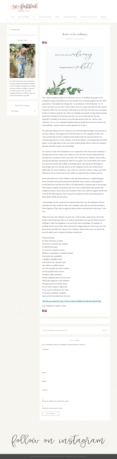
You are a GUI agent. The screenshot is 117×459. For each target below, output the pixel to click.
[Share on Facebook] (43, 42)
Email (44, 381)
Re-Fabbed (24, 7)
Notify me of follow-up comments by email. (55, 401)
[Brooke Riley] (22, 61)
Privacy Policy (82, 456)
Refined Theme (45, 456)
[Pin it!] (46, 42)
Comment (45, 349)
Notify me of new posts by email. (52, 408)
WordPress (69, 456)
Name (44, 372)
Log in (75, 456)
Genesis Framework (59, 456)
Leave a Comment (79, 38)
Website (44, 390)
